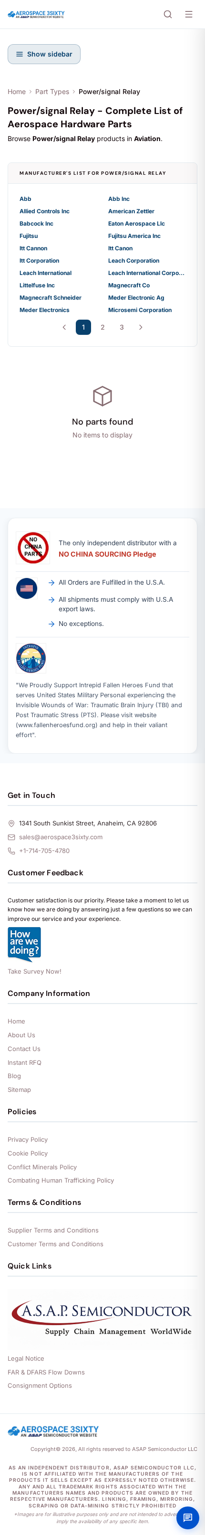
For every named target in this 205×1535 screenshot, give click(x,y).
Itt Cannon (33, 248)
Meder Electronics (45, 309)
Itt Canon (120, 248)
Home (17, 91)
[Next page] (140, 327)
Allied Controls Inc (45, 211)
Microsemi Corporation (140, 309)
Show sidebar (49, 54)
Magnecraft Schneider (51, 297)
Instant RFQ (24, 1062)
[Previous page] (64, 327)
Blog (14, 1076)
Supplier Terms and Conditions (53, 1230)
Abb (25, 198)
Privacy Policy (28, 1139)
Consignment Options (40, 1385)
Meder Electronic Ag (136, 297)
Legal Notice (26, 1358)
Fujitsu (29, 235)
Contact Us (24, 1048)
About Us (21, 1035)
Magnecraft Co (129, 285)
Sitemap (19, 1089)
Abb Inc (119, 198)
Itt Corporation (39, 260)
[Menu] (188, 14)
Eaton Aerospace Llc (136, 223)
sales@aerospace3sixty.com (60, 837)
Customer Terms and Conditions (55, 1244)
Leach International (46, 272)
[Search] (167, 14)
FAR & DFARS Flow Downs (46, 1372)
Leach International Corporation (146, 272)
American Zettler (131, 211)
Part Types (52, 91)
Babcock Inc (36, 223)
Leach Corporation (133, 260)
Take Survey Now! (35, 971)
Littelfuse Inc (37, 285)
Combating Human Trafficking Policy (61, 1180)
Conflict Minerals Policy (42, 1167)
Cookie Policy (28, 1153)
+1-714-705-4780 (44, 850)
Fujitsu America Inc (134, 235)
